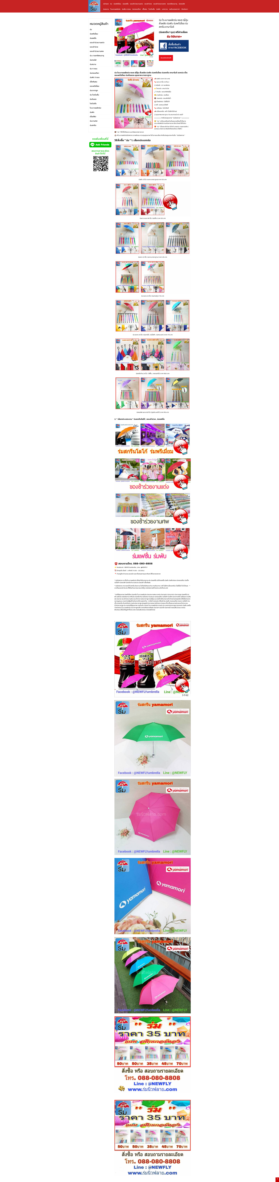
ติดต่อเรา (184, 9)
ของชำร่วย (148, 4)
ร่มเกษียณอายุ (172, 4)
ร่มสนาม (106, 9)
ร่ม (111, 4)
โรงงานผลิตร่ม (115, 9)
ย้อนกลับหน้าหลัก (166, 58)
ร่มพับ (158, 9)
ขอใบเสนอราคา (174, 9)
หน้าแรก (106, 4)
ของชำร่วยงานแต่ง (136, 4)
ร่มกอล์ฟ (182, 4)
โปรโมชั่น (152, 9)
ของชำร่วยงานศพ (159, 4)
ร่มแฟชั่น (125, 4)
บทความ (165, 9)
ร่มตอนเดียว (136, 9)
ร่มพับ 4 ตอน (126, 9)
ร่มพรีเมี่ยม (117, 4)
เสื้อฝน (144, 9)
